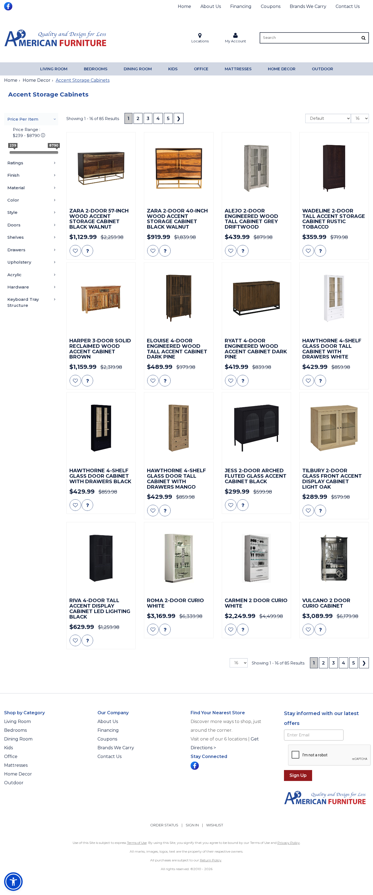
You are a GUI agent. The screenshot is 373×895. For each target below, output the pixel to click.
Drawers (16, 249)
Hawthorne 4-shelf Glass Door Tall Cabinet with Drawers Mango (176, 479)
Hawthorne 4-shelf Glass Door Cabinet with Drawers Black (100, 476)
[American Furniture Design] (55, 37)
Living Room (53, 68)
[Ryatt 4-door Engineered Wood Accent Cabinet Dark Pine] (256, 298)
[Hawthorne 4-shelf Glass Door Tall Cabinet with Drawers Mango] (178, 428)
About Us (210, 6)
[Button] (363, 38)
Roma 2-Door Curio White (175, 603)
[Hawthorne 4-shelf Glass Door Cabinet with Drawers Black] (101, 428)
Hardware (18, 287)
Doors (13, 225)
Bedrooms (95, 68)
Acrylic (14, 274)
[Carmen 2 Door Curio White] (256, 558)
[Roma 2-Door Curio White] (178, 558)
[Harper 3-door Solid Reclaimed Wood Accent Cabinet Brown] (101, 298)
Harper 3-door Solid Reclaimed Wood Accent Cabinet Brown (100, 349)
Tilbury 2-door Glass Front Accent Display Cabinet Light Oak (332, 479)
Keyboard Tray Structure (23, 302)
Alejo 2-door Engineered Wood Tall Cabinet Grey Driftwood (251, 219)
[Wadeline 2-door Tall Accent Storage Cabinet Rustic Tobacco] (334, 168)
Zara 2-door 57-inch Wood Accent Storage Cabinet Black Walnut (99, 219)
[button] (235, 37)
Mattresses (238, 68)
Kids (172, 68)
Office (201, 68)
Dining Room (138, 68)
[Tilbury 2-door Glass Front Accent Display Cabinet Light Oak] (334, 428)
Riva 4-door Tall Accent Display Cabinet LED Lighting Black (99, 609)
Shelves (15, 237)
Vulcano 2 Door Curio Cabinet (326, 603)
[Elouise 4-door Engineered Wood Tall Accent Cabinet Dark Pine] (178, 298)
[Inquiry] (87, 250)
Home (184, 6)
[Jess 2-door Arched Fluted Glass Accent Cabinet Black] (256, 428)
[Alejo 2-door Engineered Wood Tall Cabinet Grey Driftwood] (256, 168)
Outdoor (322, 68)
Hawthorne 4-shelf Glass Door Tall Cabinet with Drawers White (331, 349)
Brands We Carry (308, 6)
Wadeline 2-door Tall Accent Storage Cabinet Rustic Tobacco (333, 219)
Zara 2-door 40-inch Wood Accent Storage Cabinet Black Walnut (177, 219)
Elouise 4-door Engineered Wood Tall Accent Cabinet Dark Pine (177, 349)
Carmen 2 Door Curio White (256, 603)
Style (12, 212)
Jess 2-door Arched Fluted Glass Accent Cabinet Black (255, 476)
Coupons (270, 6)
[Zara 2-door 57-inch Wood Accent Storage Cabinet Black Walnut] (101, 168)
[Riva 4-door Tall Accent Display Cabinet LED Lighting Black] (101, 558)
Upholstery (19, 262)
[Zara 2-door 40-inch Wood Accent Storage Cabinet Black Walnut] (178, 168)
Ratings (15, 162)
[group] (87, 250)
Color (13, 200)
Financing (240, 6)
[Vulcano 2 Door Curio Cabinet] (334, 558)
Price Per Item (22, 119)
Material (16, 187)
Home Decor (281, 68)
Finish (13, 175)
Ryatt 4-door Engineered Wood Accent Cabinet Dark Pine (256, 349)
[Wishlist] (75, 250)
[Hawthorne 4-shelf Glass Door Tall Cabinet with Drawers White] (334, 298)
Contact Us (348, 6)
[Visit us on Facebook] (9, 5)
